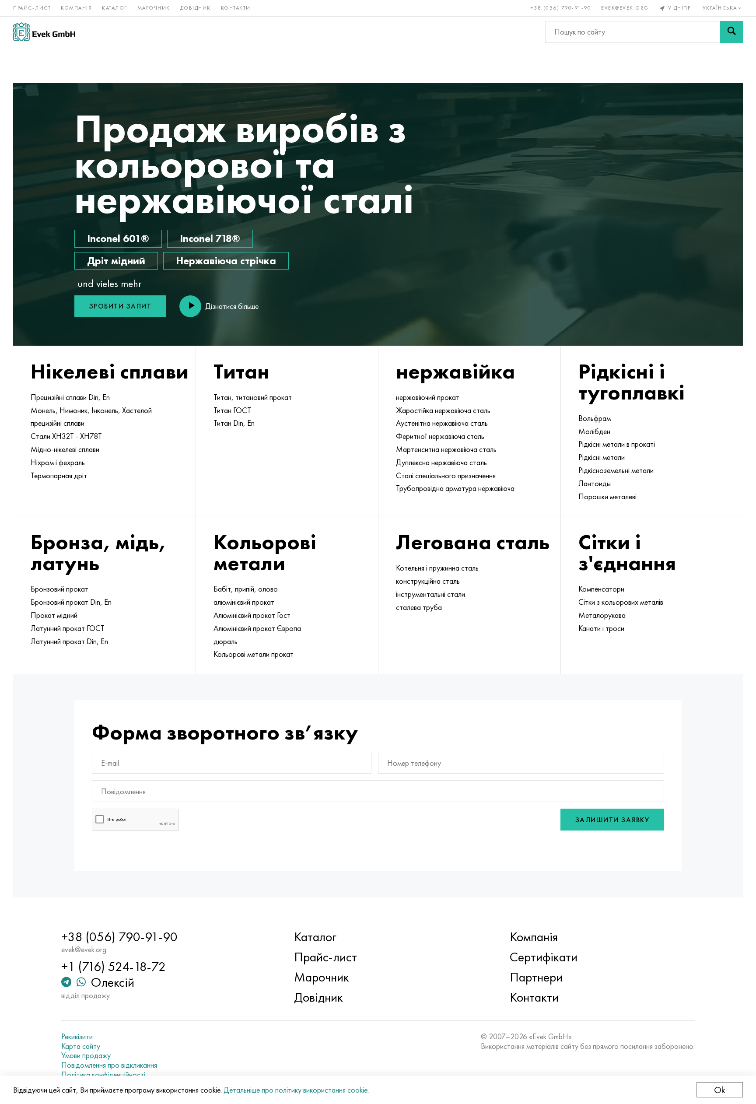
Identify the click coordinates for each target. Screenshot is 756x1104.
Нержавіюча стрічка (226, 260)
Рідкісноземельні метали (616, 470)
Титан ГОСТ (232, 410)
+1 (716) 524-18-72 (113, 966)
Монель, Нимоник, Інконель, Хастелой (91, 410)
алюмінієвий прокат (244, 602)
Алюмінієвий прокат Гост (252, 615)
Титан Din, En (234, 423)
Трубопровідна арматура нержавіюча (455, 488)
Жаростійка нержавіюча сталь (443, 410)
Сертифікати (544, 957)
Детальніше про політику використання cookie (296, 1090)
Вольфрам (594, 418)
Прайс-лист (32, 7)
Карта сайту (80, 1046)
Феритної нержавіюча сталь (440, 436)
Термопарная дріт (59, 475)
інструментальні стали (430, 594)
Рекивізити (77, 1036)
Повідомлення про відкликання (109, 1065)
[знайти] (731, 32)
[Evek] (44, 31)
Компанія (76, 7)
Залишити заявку (612, 819)
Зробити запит (120, 306)
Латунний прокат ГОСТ (68, 628)
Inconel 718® (210, 238)
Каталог (114, 7)
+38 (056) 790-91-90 (561, 7)
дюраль (226, 641)
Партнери (536, 977)
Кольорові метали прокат (254, 654)
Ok (719, 1089)
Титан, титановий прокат (253, 397)
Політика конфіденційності (103, 1074)
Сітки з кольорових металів (620, 602)
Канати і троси (601, 628)
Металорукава (602, 615)
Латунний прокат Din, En (69, 641)
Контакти (236, 7)
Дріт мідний (116, 260)
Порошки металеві (607, 496)
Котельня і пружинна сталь (437, 568)
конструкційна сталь (428, 581)
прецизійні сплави (57, 423)
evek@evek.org (625, 7)
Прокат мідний (54, 615)
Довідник (195, 7)
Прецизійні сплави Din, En (70, 397)
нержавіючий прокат (427, 397)
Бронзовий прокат (59, 589)
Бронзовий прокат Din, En (71, 602)
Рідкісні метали (601, 457)
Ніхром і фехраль (58, 462)
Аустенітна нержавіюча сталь (442, 423)
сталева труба (419, 607)
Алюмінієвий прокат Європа (257, 628)
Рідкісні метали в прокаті (616, 444)
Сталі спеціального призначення (446, 475)
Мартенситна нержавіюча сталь (446, 449)
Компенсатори (601, 589)
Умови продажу (86, 1055)
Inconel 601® (118, 238)
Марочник (153, 7)
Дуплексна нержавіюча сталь (441, 462)
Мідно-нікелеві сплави (65, 449)
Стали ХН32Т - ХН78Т (66, 436)
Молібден (594, 431)
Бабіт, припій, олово (246, 589)
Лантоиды (594, 483)
